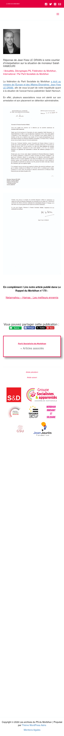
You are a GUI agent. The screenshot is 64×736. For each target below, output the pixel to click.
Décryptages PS (23, 70)
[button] (13, 4)
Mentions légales (32, 729)
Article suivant (32, 377)
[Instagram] (55, 4)
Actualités (9, 70)
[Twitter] (50, 4)
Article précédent (32, 372)
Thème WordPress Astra (34, 725)
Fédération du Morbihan (44, 70)
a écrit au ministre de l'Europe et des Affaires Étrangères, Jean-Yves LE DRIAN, (32, 84)
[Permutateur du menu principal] (58, 14)
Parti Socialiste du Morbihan (32, 343)
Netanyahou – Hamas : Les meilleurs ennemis (32, 297)
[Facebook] (46, 4)
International (9, 73)
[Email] (59, 4)
